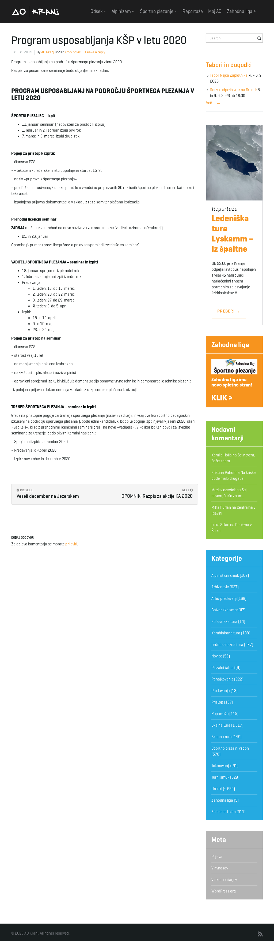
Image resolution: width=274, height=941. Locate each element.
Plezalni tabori (223, 667)
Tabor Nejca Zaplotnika (229, 75)
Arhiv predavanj (224, 598)
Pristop (217, 702)
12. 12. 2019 (22, 52)
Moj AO (215, 11)
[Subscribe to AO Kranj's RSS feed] (260, 934)
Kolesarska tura (224, 621)
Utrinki (216, 788)
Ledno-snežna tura (227, 644)
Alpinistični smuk (225, 575)
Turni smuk (220, 777)
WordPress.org (223, 891)
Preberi (228, 311)
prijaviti (71, 544)
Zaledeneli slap (223, 811)
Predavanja (220, 690)
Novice (216, 656)
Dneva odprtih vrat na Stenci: (233, 89)
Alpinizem (122, 11)
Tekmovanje (221, 765)
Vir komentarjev (224, 879)
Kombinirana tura (225, 633)
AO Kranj (35, 11)
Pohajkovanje (222, 679)
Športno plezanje (157, 11)
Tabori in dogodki (229, 65)
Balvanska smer (224, 610)
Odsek (97, 11)
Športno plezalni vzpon (230, 748)
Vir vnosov (219, 868)
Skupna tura (221, 736)
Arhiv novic (72, 52)
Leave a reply (95, 52)
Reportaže (192, 11)
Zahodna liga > (241, 11)
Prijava (216, 856)
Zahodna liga (230, 344)
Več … (213, 103)
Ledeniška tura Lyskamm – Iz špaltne (232, 233)
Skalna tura (220, 725)
